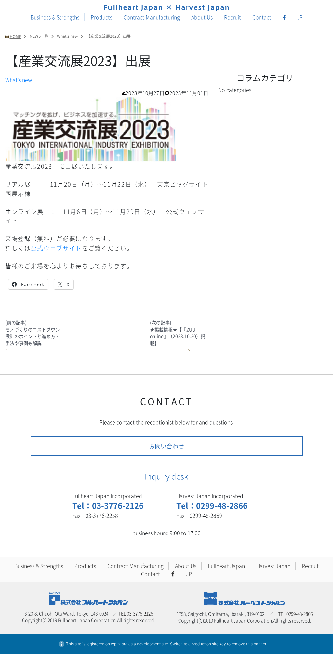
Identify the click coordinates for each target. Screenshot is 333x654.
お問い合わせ (166, 446)
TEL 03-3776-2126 (135, 613)
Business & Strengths (55, 17)
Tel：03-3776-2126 (107, 505)
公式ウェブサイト (56, 248)
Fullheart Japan (226, 566)
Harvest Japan (273, 566)
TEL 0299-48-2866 (295, 613)
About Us (202, 17)
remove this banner (249, 643)
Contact (261, 17)
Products (101, 17)
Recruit (232, 17)
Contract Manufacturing (152, 17)
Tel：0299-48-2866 (211, 505)
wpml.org (119, 643)
